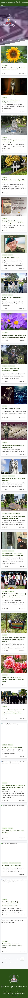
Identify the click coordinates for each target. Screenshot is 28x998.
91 (15, 962)
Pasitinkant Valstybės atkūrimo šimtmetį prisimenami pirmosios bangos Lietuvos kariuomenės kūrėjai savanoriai (14, 596)
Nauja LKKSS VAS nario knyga (10, 257)
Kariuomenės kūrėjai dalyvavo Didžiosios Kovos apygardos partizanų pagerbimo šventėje (13, 639)
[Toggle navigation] (2, 5)
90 (10, 962)
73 (2, 962)
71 (17, 959)
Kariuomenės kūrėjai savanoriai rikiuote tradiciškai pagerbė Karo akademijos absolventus (13, 787)
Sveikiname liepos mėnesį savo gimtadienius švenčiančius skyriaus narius (12, 945)
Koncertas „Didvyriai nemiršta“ (11, 408)
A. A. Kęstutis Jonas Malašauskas (11, 865)
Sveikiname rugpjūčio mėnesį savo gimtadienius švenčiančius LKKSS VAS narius (13, 679)
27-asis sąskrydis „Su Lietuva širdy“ (12, 747)
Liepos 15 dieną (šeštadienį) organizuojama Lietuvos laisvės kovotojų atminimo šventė (11, 903)
